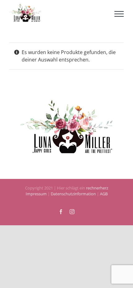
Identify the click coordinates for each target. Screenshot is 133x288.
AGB (103, 198)
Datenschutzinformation (73, 198)
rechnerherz (97, 192)
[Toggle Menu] (119, 16)
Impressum (36, 198)
